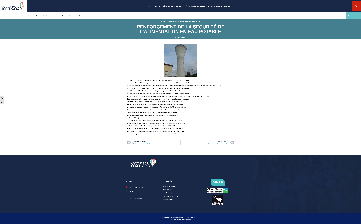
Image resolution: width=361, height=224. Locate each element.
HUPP (189, 220)
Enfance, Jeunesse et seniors (65, 16)
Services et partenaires (43, 16)
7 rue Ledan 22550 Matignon (134, 198)
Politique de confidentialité (171, 196)
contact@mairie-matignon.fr (136, 187)
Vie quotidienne (27, 16)
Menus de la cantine (169, 186)
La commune (13, 16)
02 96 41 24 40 (130, 191)
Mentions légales (168, 199)
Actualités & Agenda (169, 193)
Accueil (3, 16)
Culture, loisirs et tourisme (88, 16)
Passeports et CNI (168, 189)
